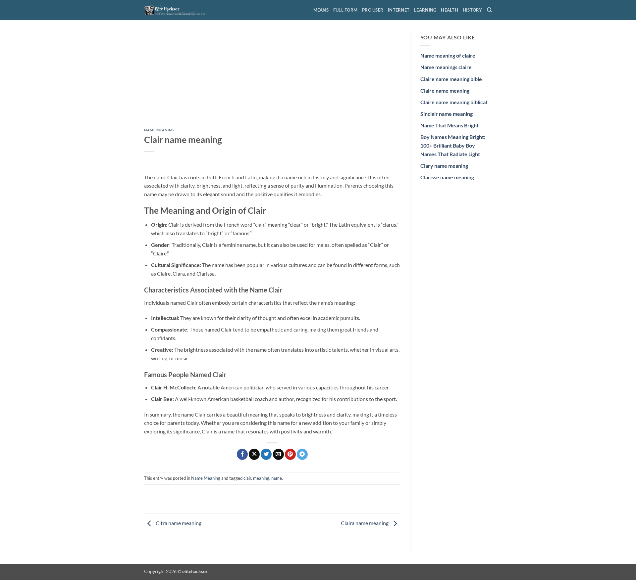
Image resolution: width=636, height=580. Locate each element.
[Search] (489, 10)
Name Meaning (159, 130)
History (472, 10)
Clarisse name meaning (447, 177)
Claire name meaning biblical (453, 102)
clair (247, 478)
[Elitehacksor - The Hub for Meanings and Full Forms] (177, 10)
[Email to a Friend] (278, 454)
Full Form (345, 10)
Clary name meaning (444, 165)
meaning (261, 478)
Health (449, 10)
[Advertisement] (272, 79)
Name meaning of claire (447, 55)
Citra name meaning (178, 523)
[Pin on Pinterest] (290, 454)
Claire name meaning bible (451, 79)
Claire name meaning (444, 90)
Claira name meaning (365, 523)
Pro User (372, 10)
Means (321, 10)
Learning (425, 10)
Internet (398, 10)
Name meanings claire (446, 67)
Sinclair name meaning (446, 114)
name (276, 478)
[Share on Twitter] (266, 454)
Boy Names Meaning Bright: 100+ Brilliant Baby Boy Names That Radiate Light (452, 145)
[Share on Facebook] (242, 454)
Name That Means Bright (449, 125)
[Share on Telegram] (302, 454)
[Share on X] (254, 454)
